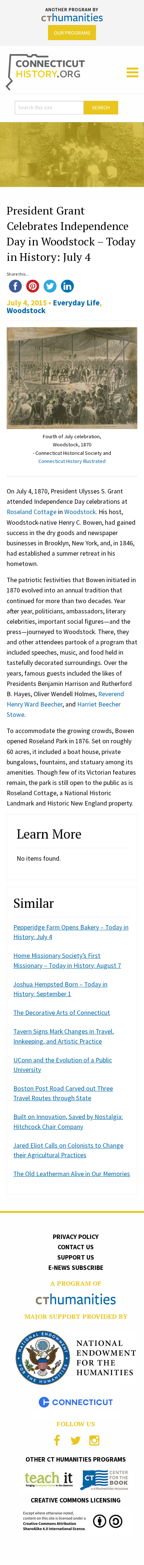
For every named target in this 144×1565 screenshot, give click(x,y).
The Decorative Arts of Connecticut (61, 1013)
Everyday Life (76, 303)
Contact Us (76, 1247)
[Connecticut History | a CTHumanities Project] (45, 72)
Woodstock (26, 310)
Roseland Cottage (31, 512)
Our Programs (72, 32)
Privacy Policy (76, 1237)
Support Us (75, 1257)
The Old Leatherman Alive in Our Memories (71, 1174)
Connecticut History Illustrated (72, 461)
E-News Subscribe (75, 1268)
